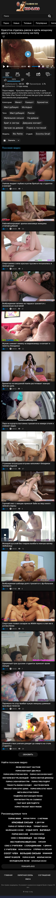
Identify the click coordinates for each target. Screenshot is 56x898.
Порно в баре (28, 857)
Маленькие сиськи (14, 118)
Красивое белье (37, 834)
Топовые (27, 23)
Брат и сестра (11, 123)
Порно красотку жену (41, 789)
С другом (39, 822)
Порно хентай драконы (41, 778)
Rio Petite (18, 133)
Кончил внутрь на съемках (28, 800)
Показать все (28, 866)
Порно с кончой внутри (17, 781)
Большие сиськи (30, 853)
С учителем (10, 849)
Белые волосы (24, 849)
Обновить (28, 754)
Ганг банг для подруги (28, 803)
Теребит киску (40, 826)
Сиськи (42, 842)
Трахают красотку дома (16, 789)
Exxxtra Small (43, 133)
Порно (6, 23)
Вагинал (45, 830)
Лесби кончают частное (28, 767)
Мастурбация (11, 107)
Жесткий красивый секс (23, 842)
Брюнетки (42, 102)
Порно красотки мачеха (15, 774)
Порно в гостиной (36, 127)
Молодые (27, 107)
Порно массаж (20, 834)
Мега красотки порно (28, 792)
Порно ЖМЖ (14, 818)
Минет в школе (12, 857)
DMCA (28, 879)
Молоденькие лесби (20, 861)
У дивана (47, 846)
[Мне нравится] (5, 80)
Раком (31, 113)
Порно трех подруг (41, 781)
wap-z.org (29, 892)
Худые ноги (32, 830)
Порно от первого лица (19, 826)
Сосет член (11, 853)
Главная (8, 875)
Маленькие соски (15, 830)
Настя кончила (41, 785)
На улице (39, 838)
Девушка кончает (32, 123)
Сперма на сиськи (42, 849)
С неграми (43, 818)
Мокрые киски (44, 857)
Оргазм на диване (13, 127)
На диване (32, 118)
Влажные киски (39, 861)
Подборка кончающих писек (28, 796)
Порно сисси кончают (41, 774)
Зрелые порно (29, 818)
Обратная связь (25, 875)
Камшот (29, 102)
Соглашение (44, 875)
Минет (18, 102)
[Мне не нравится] (22, 80)
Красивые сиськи (22, 822)
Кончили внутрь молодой (16, 778)
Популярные (41, 23)
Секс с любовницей (21, 838)
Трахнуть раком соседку (19, 785)
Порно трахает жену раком (28, 807)
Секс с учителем (13, 845)
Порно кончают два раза (28, 771)
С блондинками (32, 845)
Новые (16, 23)
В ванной (47, 853)
